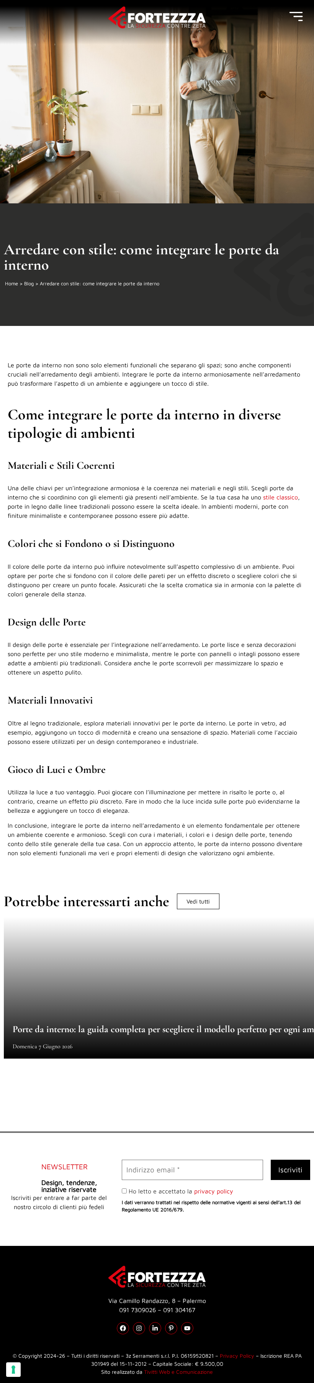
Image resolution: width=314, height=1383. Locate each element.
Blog (29, 283)
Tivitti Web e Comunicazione (178, 1371)
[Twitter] (155, 1328)
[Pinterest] (171, 1328)
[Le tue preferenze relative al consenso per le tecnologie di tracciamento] (13, 1369)
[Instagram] (139, 1328)
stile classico (280, 497)
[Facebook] (123, 1328)
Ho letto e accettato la (180, 1191)
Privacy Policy (237, 1355)
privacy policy (213, 1191)
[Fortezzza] (157, 17)
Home (11, 283)
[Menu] (296, 16)
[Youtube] (187, 1328)
